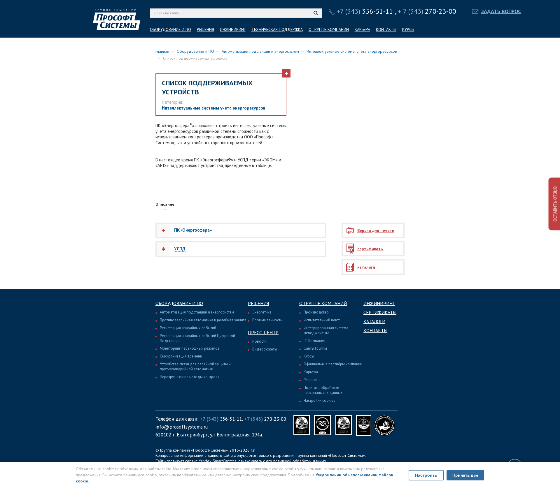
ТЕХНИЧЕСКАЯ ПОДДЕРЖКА (277, 29)
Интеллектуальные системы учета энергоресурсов (352, 51)
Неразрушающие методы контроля (190, 376)
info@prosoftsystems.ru (181, 427)
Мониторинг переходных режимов (190, 348)
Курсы (309, 356)
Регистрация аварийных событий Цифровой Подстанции (197, 338)
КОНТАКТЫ (386, 29)
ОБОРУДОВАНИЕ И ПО (170, 29)
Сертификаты (379, 312)
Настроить (426, 475)
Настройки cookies (319, 400)
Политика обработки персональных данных (323, 390)
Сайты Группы (315, 348)
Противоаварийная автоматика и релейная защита (203, 320)
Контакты (375, 330)
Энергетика (262, 312)
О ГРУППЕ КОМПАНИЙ (329, 29)
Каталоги (374, 321)
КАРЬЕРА (362, 29)
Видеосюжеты (264, 349)
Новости (259, 341)
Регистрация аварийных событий (188, 327)
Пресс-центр (263, 332)
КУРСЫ (408, 29)
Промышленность (267, 320)
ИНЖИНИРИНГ (233, 29)
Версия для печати (375, 230)
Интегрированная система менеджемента (326, 330)
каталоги (366, 267)
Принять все (465, 475)
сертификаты (370, 248)
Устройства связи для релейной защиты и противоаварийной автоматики (195, 366)
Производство (316, 312)
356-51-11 (365, 11)
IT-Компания (314, 340)
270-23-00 (427, 11)
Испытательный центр (322, 320)
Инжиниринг (379, 303)
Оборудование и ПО (195, 51)
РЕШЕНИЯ (205, 29)
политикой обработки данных (299, 461)
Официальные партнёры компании (333, 364)
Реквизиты (312, 379)
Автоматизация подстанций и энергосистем (260, 51)
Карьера (311, 371)
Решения (258, 303)
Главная (162, 51)
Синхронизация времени (181, 356)
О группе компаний (323, 303)
